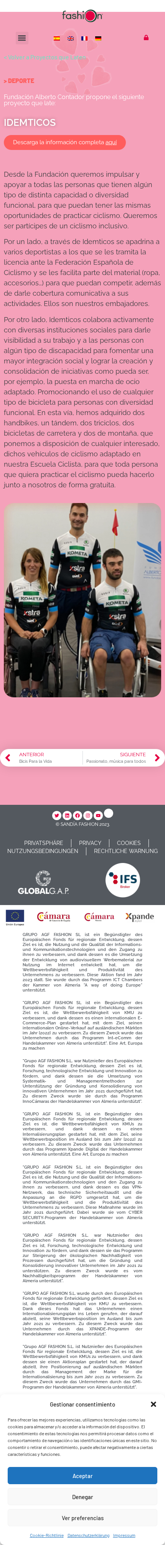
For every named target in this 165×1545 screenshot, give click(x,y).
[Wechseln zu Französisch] (85, 38)
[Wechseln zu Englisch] (71, 38)
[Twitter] (56, 815)
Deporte (21, 80)
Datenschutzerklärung (88, 1535)
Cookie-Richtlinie (47, 1535)
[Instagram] (87, 815)
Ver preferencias (83, 1517)
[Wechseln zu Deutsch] (99, 38)
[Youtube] (98, 815)
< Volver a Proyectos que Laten (45, 56)
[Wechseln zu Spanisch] (57, 38)
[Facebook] (77, 815)
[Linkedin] (67, 815)
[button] (153, 1404)
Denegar (82, 1496)
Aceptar (83, 1475)
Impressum (124, 1535)
